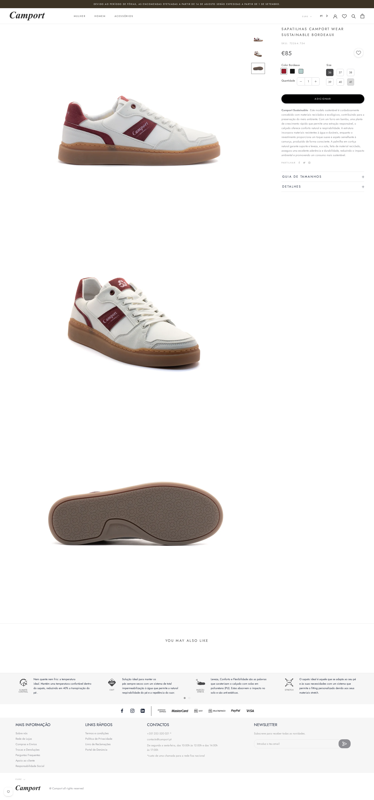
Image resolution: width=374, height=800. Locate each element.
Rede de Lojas (24, 739)
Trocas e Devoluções (28, 750)
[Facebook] (299, 163)
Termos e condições (97, 733)
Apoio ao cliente (25, 760)
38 (350, 72)
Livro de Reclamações (98, 744)
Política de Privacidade (98, 739)
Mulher (80, 16)
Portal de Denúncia (96, 750)
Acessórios (124, 16)
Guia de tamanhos (302, 176)
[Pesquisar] (354, 16)
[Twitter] (304, 163)
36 (329, 72)
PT (321, 16)
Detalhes (291, 186)
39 (329, 82)
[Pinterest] (309, 163)
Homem (100, 16)
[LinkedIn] (143, 710)
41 (350, 82)
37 (340, 72)
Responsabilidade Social (30, 766)
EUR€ (305, 16)
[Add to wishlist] (358, 53)
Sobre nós (21, 733)
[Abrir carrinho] (362, 16)
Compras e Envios (26, 744)
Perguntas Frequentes (28, 755)
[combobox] (324, 16)
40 (340, 82)
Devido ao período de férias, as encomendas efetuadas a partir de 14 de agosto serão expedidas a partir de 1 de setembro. (187, 4)
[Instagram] (132, 710)
